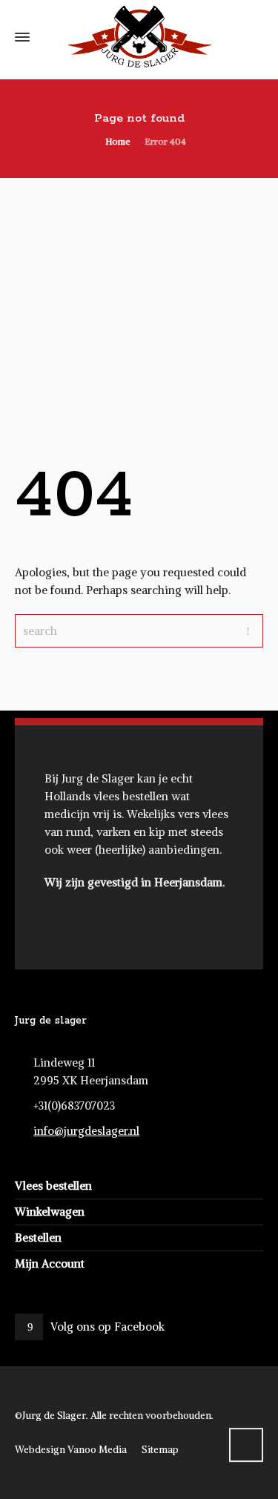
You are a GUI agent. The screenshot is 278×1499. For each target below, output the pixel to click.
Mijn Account (50, 1263)
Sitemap (160, 1449)
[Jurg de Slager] (139, 37)
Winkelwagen (50, 1212)
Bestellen (38, 1238)
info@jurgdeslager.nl (86, 1131)
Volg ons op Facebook (107, 1327)
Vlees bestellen (53, 1186)
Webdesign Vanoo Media (71, 1449)
